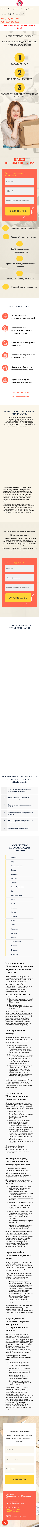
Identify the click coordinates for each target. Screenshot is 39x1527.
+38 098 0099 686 (13, 1509)
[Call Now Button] (5, 1522)
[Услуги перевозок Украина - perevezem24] (19, 3)
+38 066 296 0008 (13, 1511)
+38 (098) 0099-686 (13, 25)
